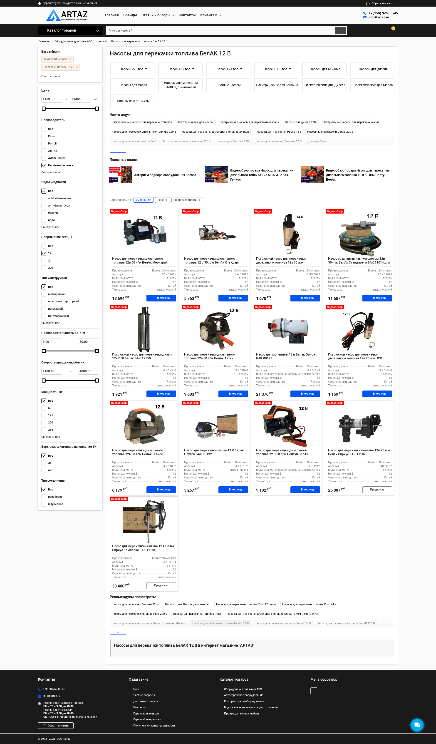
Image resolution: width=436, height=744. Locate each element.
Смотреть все (50, 172)
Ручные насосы (229, 85)
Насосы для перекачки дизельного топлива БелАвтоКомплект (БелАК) (273, 613)
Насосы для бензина (325, 69)
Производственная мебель (241, 713)
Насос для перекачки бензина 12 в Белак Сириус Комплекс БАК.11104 (143, 548)
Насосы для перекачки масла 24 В (133, 141)
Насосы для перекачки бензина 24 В (278, 141)
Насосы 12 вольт (181, 69)
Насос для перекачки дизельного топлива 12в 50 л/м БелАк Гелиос (137, 452)
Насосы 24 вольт (229, 69)
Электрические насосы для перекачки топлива (141, 122)
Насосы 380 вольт (277, 69)
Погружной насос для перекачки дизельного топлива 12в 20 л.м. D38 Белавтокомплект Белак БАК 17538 (355, 358)
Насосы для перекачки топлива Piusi (197, 613)
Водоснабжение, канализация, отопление (250, 707)
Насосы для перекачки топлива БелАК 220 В (346, 623)
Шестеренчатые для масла (195, 122)
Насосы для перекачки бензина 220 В (186, 141)
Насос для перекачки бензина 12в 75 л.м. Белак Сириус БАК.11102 (359, 452)
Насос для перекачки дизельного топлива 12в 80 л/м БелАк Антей (209, 356)
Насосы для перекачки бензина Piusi (135, 604)
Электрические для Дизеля (325, 85)
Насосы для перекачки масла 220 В (330, 131)
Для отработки (317, 141)
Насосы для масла (133, 85)
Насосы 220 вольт (133, 69)
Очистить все (50, 76)
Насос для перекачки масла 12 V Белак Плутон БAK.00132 (214, 452)
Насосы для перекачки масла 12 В (279, 131)
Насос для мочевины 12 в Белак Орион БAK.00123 (285, 356)
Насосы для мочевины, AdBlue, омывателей (181, 85)
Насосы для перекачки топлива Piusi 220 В (139, 613)
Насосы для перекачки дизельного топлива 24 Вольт (216, 131)
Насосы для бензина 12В (232, 141)
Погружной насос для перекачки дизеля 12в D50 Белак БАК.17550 (142, 356)
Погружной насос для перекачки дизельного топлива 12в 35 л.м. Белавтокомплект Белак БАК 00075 (283, 262)
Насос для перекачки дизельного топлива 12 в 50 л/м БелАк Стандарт (212, 260)
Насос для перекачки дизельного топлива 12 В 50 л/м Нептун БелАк (282, 452)
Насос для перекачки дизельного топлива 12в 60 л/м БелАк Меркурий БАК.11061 (140, 262)
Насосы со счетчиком (133, 101)
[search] (340, 30)
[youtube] (313, 690)
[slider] (44, 109)
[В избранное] (173, 214)
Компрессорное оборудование (244, 701)
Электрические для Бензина (277, 85)
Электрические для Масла (373, 85)
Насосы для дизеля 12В (300, 122)
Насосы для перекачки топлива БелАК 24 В (283, 623)
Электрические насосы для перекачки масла (350, 122)
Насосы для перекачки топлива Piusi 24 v (309, 604)
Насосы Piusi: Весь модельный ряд (187, 604)
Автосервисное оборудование (243, 695)
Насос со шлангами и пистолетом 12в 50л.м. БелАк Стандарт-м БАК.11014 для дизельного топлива (359, 262)
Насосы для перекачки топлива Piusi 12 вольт (246, 604)
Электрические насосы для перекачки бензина (249, 122)
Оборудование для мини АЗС (243, 689)
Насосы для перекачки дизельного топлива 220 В (143, 131)
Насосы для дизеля (373, 69)
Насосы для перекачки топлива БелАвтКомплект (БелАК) (148, 623)
